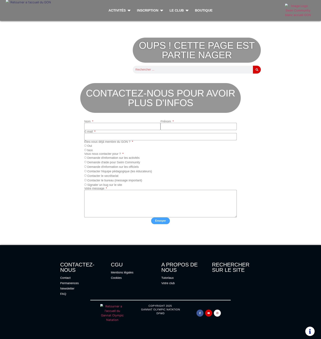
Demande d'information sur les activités (113, 157)
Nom (87, 121)
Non (90, 150)
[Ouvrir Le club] (187, 10)
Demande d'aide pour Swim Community (113, 162)
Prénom (166, 121)
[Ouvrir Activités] (129, 10)
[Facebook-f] (199, 313)
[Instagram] (217, 313)
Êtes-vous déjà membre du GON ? (107, 141)
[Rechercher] (257, 70)
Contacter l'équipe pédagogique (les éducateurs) (119, 171)
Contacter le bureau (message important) (114, 180)
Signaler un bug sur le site (104, 185)
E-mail (89, 131)
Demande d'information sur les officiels (113, 166)
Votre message (94, 188)
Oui (89, 145)
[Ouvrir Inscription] (161, 10)
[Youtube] (208, 313)
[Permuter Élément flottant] (310, 331)
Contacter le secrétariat (102, 176)
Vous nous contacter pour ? (103, 153)
